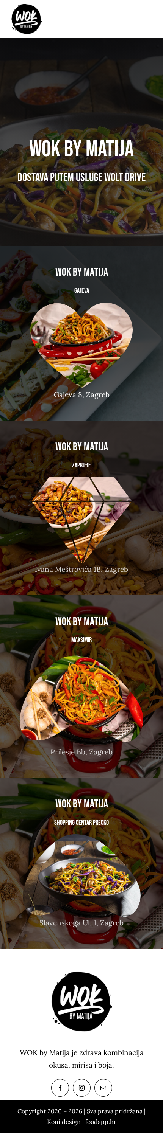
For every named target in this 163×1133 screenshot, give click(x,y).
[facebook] (60, 1088)
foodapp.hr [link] (100, 1121)
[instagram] (82, 1088)
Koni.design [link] (64, 1121)
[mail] (103, 1088)
